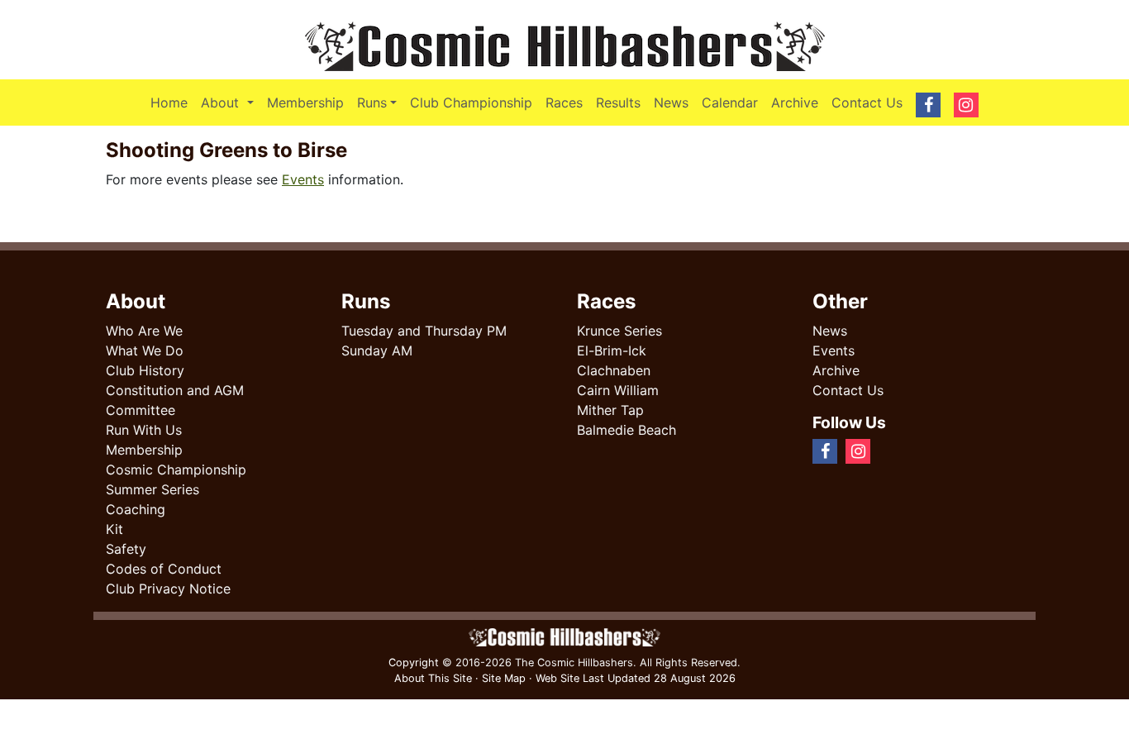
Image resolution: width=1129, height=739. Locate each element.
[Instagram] (898, 450)
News (671, 102)
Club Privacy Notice (168, 588)
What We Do (144, 350)
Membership (305, 102)
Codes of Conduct (164, 568)
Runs (372, 102)
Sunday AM (376, 350)
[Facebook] (885, 450)
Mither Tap (610, 410)
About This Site (433, 678)
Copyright (413, 662)
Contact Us (867, 102)
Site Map (504, 678)
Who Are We (144, 330)
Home (169, 102)
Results (618, 102)
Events (303, 179)
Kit (114, 529)
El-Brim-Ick (611, 350)
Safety (126, 549)
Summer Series (152, 489)
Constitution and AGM (175, 390)
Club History (145, 370)
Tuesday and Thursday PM (424, 330)
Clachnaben (613, 370)
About (230, 102)
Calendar (730, 102)
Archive (794, 102)
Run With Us (144, 430)
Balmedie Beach (626, 430)
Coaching (135, 509)
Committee (140, 410)
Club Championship (471, 102)
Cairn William (618, 390)
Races (564, 102)
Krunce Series (619, 330)
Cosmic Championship (176, 469)
